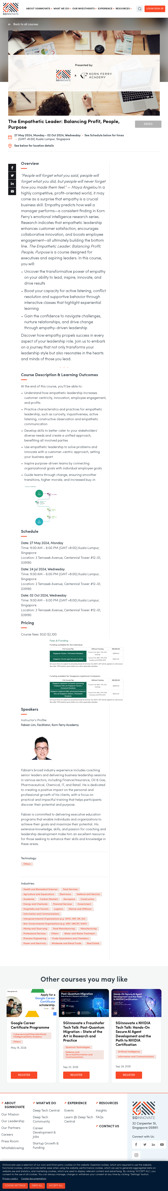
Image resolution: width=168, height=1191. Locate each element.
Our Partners (10, 1128)
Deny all (37, 1185)
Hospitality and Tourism (35, 909)
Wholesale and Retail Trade (66, 943)
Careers (7, 1134)
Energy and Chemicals (35, 904)
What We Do (61, 9)
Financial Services (62, 904)
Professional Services (34, 933)
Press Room (10, 1141)
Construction (87, 899)
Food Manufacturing (64, 929)
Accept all (56, 1185)
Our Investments (83, 9)
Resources (123, 9)
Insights (101, 1110)
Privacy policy (10, 1179)
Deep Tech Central (46, 1110)
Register (24, 1075)
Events (69, 1110)
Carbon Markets (49, 899)
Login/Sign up (154, 9)
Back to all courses (25, 24)
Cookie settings (15, 1185)
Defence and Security (88, 894)
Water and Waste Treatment (79, 933)
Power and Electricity (34, 943)
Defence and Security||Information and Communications (79, 1054)
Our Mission (10, 1114)
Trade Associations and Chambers (70, 938)
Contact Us (109, 1126)
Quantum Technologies (78, 1047)
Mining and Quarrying (35, 929)
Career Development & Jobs (44, 1133)
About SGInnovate (38, 9)
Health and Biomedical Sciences (40, 889)
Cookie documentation (33, 1179)
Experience (105, 9)
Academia (28, 899)
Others (27, 864)
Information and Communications (41, 914)
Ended (148, 124)
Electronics (65, 894)
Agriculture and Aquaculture (38, 894)
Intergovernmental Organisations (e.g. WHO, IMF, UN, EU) (54, 919)
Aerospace (69, 899)
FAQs (99, 1117)
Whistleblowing (12, 1148)
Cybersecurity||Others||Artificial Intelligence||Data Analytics (29, 1035)
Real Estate (93, 943)
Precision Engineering (34, 938)
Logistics (58, 909)
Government (84, 904)
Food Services (70, 889)
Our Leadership (12, 1121)
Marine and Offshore (80, 909)
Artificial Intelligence (129, 1052)
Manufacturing (89, 929)
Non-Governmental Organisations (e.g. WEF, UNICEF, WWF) (55, 924)
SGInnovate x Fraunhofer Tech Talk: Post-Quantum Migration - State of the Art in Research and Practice (83, 1032)
